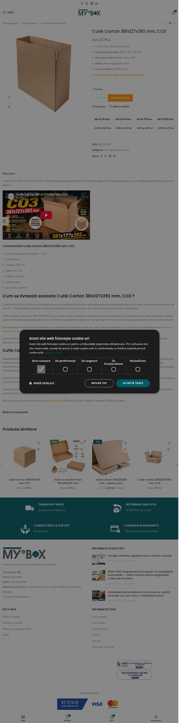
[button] (41, 383)
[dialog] (89, 361)
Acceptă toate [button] (133, 383)
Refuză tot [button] (99, 383)
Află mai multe (53, 352)
